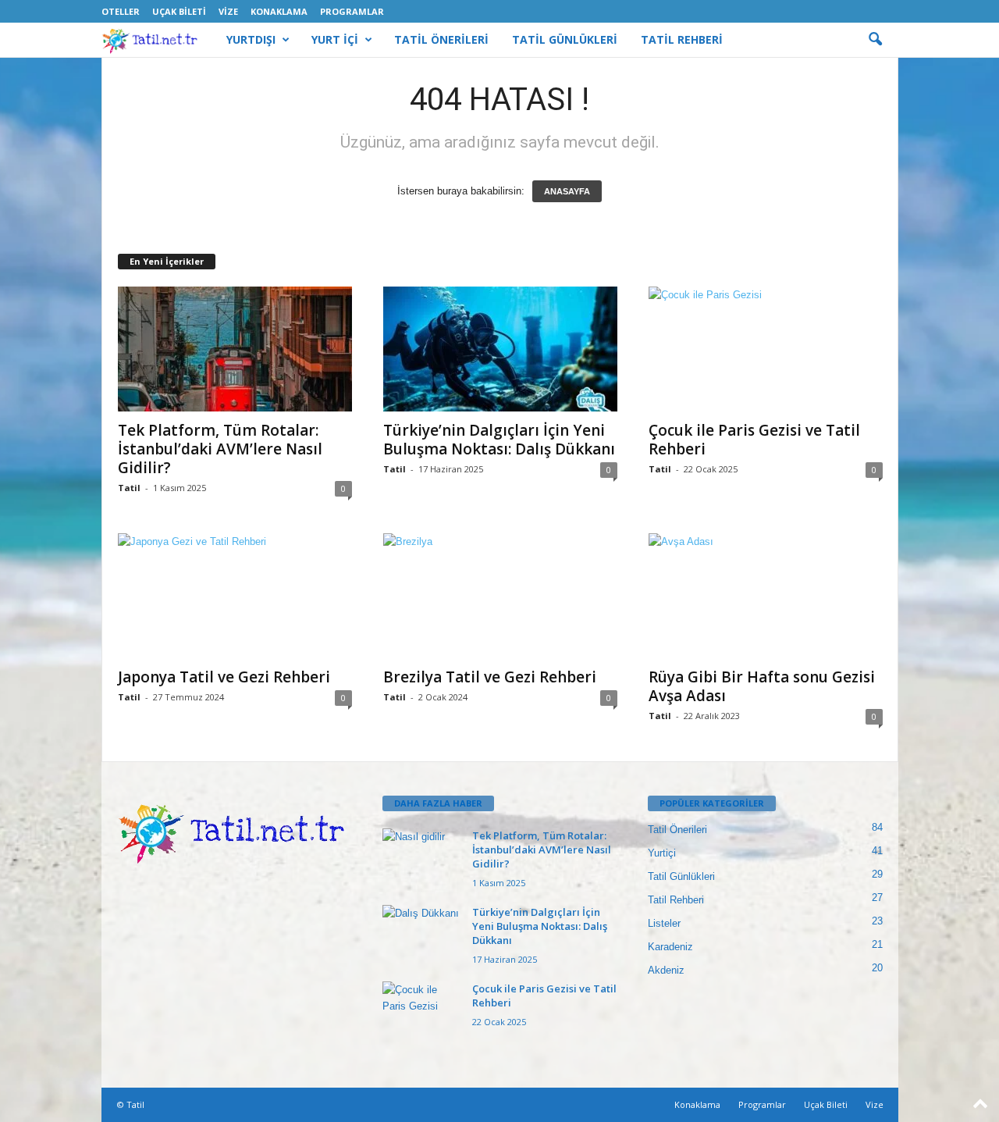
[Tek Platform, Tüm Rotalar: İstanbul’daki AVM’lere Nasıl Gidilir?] (235, 349)
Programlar (352, 11)
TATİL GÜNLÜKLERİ (564, 39)
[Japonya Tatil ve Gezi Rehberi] (235, 595)
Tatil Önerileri (677, 829)
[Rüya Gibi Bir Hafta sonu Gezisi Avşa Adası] (766, 595)
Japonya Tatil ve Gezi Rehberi (224, 677)
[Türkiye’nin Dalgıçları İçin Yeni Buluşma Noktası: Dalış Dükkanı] (500, 349)
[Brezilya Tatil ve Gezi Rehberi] (500, 596)
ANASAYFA (567, 191)
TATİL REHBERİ (682, 39)
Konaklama (279, 11)
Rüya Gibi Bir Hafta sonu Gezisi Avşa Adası (762, 686)
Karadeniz (670, 947)
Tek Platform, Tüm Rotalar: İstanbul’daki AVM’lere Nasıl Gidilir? (220, 449)
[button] (875, 40)
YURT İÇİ (334, 39)
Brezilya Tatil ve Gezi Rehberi (489, 677)
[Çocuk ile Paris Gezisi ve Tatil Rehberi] (766, 349)
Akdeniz (666, 970)
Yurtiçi (662, 853)
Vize (228, 11)
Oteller (120, 11)
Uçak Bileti (179, 11)
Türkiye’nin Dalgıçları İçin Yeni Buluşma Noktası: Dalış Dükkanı (499, 439)
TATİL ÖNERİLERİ (441, 39)
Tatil (129, 487)
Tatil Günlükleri (681, 876)
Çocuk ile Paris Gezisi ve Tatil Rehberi (754, 439)
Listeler (664, 923)
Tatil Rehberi (676, 900)
